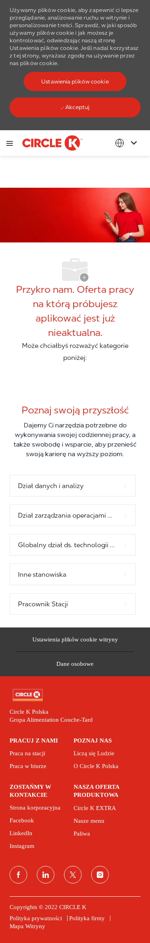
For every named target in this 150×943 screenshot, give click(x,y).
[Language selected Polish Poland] (127, 143)
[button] (75, 81)
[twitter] (73, 874)
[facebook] (18, 874)
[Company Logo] (52, 142)
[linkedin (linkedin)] (45, 874)
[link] (75, 695)
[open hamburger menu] (9, 143)
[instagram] (100, 874)
